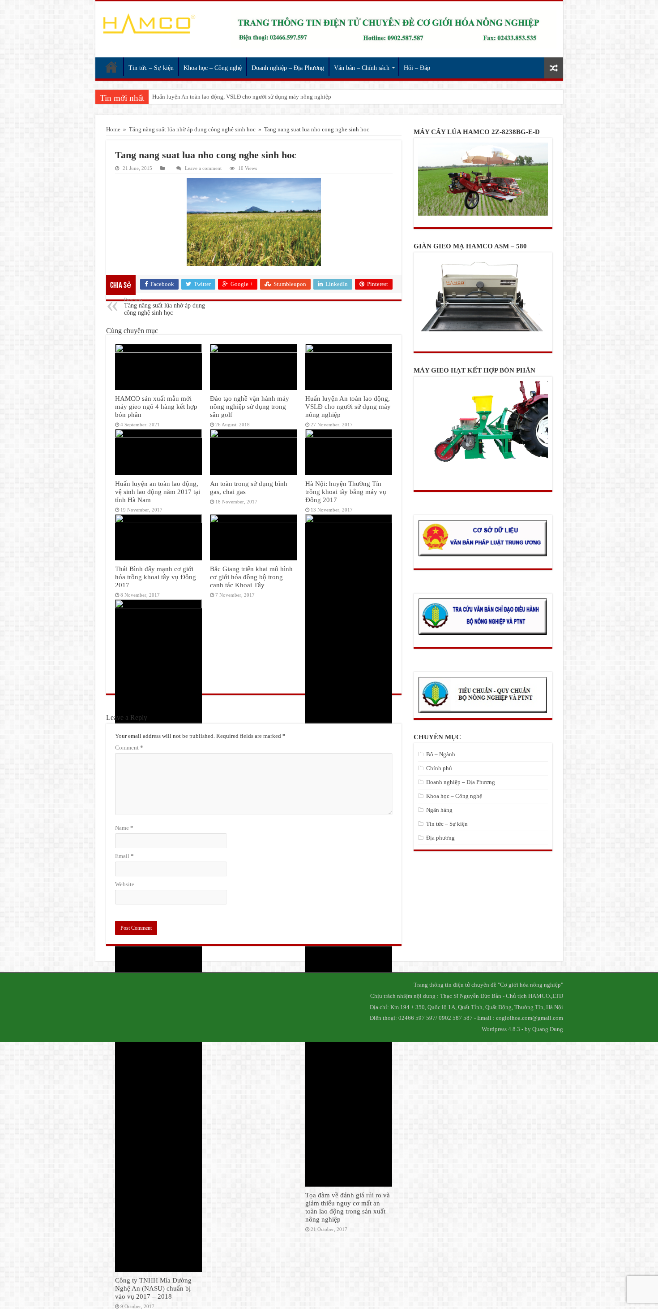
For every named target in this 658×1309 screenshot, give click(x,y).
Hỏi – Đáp (417, 68)
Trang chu (111, 66)
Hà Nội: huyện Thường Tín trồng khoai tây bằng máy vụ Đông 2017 (345, 491)
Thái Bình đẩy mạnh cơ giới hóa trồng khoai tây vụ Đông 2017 (155, 577)
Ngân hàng (439, 809)
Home (113, 129)
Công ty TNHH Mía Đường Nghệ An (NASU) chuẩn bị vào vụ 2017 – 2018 (153, 1288)
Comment (129, 747)
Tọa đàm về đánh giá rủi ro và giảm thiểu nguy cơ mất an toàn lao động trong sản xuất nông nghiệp (347, 1207)
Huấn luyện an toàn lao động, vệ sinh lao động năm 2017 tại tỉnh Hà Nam (241, 96)
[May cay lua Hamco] (393, 29)
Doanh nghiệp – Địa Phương (288, 68)
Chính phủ (439, 768)
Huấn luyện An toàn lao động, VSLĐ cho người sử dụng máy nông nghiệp (348, 406)
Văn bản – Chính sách (361, 68)
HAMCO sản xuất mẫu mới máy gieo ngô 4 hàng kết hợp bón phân (156, 406)
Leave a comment (203, 168)
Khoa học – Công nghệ (213, 68)
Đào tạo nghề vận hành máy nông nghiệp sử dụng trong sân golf (249, 406)
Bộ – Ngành (440, 754)
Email (124, 856)
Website (124, 884)
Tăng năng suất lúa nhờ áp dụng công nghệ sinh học (192, 129)
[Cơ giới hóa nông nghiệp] (149, 24)
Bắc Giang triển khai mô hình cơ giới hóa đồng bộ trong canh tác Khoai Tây (251, 577)
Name (124, 827)
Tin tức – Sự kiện (151, 68)
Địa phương (440, 837)
